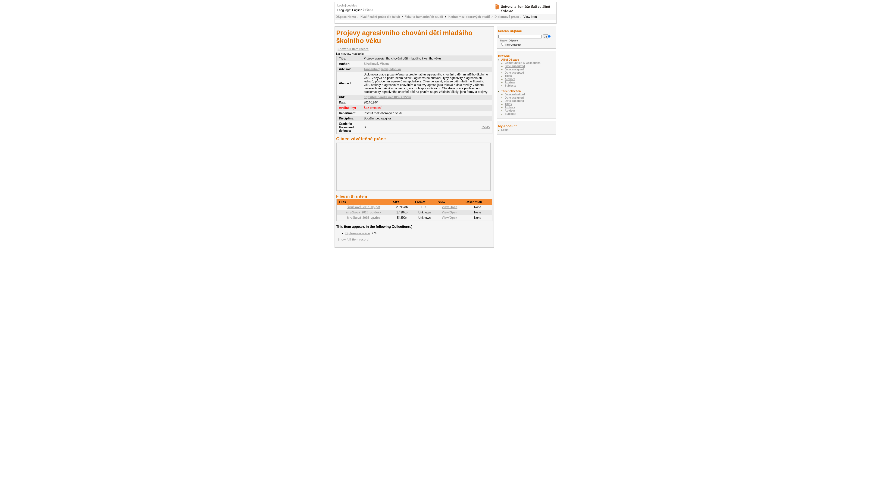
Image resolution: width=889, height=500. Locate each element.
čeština (368, 10)
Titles (508, 76)
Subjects (510, 85)
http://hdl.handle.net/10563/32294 (387, 97)
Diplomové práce (507, 17)
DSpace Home (346, 17)
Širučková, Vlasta (376, 64)
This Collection (513, 44)
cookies (352, 5)
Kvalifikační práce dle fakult (380, 17)
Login (340, 5)
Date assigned (514, 69)
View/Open (449, 207)
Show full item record (353, 49)
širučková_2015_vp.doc (363, 217)
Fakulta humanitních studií (424, 17)
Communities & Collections (523, 63)
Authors (510, 79)
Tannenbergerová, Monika (382, 69)
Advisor (510, 82)
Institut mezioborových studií (469, 17)
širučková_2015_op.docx (363, 212)
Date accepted (514, 72)
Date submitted (515, 66)
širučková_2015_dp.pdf (363, 207)
